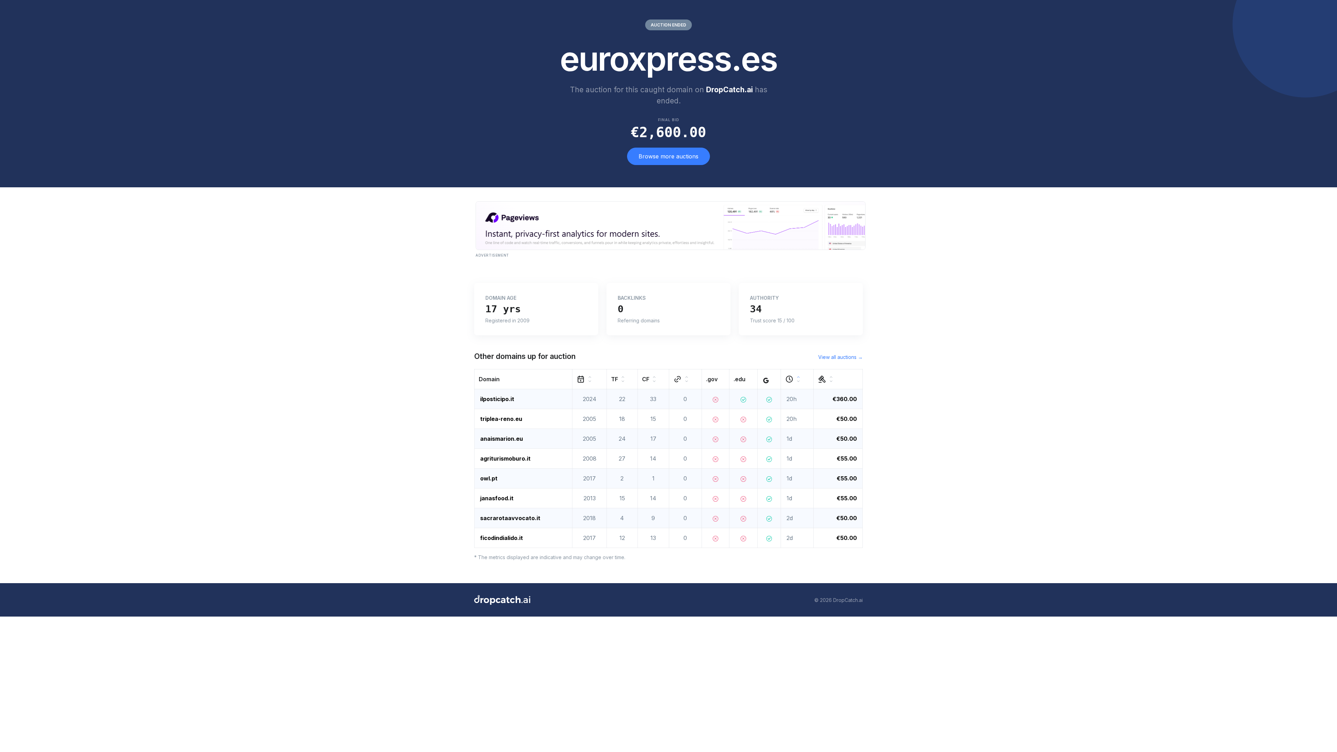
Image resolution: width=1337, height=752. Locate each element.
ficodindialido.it (501, 537)
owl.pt (489, 478)
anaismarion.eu (501, 438)
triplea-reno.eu (501, 418)
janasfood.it (497, 498)
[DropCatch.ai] (502, 600)
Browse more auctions (668, 156)
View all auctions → (840, 357)
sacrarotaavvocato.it (510, 518)
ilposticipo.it (497, 398)
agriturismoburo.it (505, 458)
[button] (523, 379)
